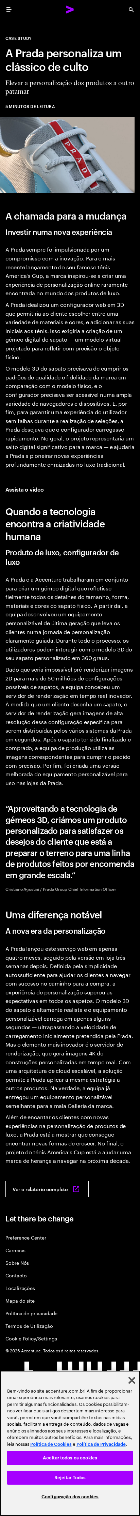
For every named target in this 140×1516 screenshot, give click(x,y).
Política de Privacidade (101, 1444)
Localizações (20, 1287)
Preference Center (25, 1237)
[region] (70, 1443)
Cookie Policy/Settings (31, 1338)
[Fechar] (131, 1380)
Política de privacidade (31, 1313)
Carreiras (15, 1250)
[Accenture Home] (70, 9)
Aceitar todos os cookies (70, 1458)
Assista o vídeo (24, 489)
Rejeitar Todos (70, 1477)
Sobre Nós (17, 1262)
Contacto (16, 1275)
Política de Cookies (51, 1444)
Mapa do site (20, 1300)
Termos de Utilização (29, 1325)
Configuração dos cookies (70, 1497)
